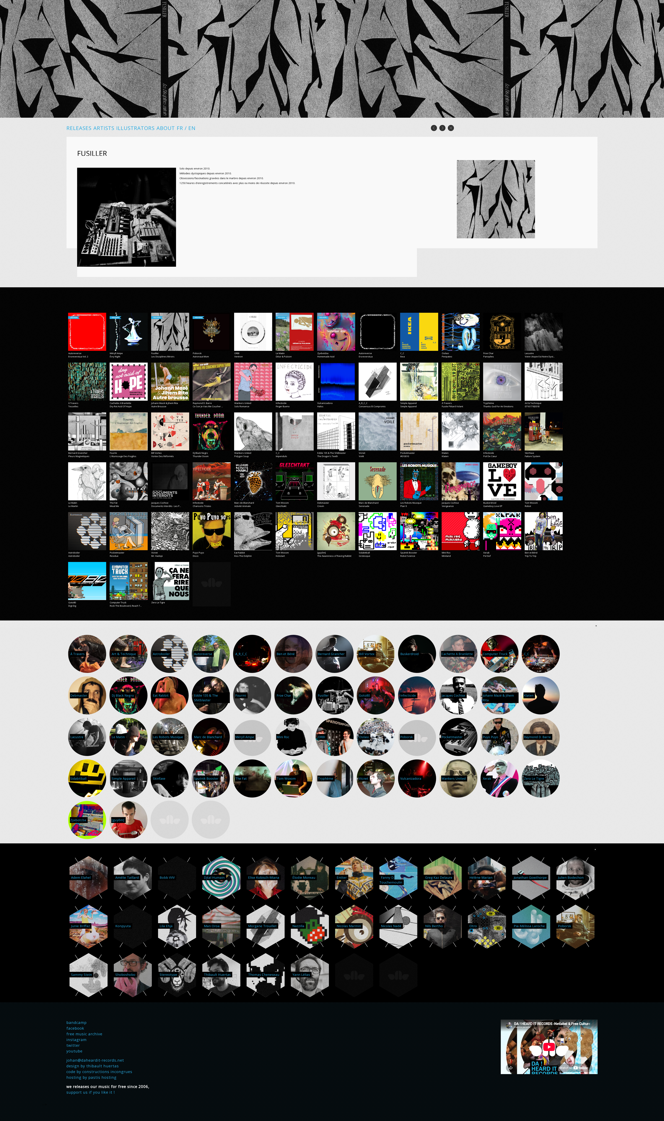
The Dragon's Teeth (327, 456)
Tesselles (73, 406)
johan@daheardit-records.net (95, 1060)
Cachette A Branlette (120, 403)
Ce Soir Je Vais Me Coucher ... (208, 406)
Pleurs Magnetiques (78, 456)
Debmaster (323, 502)
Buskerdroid (489, 502)
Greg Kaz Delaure (438, 877)
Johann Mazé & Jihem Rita (164, 403)
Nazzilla (298, 926)
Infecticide (281, 403)
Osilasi (445, 353)
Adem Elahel (81, 877)
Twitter (73, 1045)
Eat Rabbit (239, 552)
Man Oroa (212, 926)
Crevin (320, 506)
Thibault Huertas (217, 974)
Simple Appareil (408, 403)
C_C (402, 353)
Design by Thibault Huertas (92, 1065)
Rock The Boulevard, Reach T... (126, 605)
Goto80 (72, 602)
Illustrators (135, 128)
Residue (114, 555)
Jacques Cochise (159, 502)
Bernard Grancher (77, 452)
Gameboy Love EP (492, 506)
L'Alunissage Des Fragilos (123, 456)
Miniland (446, 555)
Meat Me (114, 506)
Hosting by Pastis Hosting (91, 1077)
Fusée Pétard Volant (452, 406)
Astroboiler (74, 552)
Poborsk (197, 353)
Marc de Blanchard (244, 502)
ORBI (236, 353)
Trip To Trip (530, 555)
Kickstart (280, 555)
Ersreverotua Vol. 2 (78, 356)
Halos (320, 406)
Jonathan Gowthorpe (530, 877)
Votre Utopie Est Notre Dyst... (540, 356)
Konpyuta (123, 926)
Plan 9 (403, 506)
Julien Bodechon (571, 877)
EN (192, 128)
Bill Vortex (156, 452)
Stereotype (168, 974)
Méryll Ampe (116, 353)
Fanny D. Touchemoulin (390, 880)
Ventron (238, 356)
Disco (196, 555)
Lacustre (529, 353)
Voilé (361, 456)
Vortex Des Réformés (162, 456)
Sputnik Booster (408, 552)
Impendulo (281, 456)
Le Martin (73, 506)
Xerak (486, 552)
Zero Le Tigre (158, 602)
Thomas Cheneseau (263, 974)
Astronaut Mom (201, 356)
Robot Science (407, 555)
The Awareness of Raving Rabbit (334, 555)
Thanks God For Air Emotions (498, 406)
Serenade (364, 506)
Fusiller (155, 353)
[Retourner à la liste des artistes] (451, 129)
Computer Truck (118, 602)
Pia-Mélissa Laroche (529, 926)
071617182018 (532, 406)
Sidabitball (364, 552)
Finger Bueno (283, 406)
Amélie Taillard (127, 877)
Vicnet (362, 452)
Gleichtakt (281, 506)
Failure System (532, 456)
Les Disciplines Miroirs (162, 356)
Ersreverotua (366, 356)
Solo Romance (241, 406)
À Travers (73, 403)
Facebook (75, 1028)
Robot (528, 506)
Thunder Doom (201, 456)
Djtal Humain (214, 877)
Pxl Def (487, 555)
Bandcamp (76, 1022)
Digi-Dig (72, 605)
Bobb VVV (167, 877)
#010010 (404, 456)
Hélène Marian (480, 877)
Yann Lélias (301, 974)
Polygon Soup (241, 456)
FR (181, 128)
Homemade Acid (325, 356)
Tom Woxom (282, 502)
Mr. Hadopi (157, 555)
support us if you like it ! (90, 1092)
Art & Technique (533, 403)
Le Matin (280, 353)
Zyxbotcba (322, 353)
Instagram (76, 1039)
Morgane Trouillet (262, 926)
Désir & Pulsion (284, 356)
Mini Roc (446, 552)
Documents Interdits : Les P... (166, 506)
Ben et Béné (531, 552)
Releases (78, 128)
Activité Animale (242, 506)
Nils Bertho (434, 926)
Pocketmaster (407, 452)
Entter (342, 877)
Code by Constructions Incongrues (99, 1071)
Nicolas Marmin (349, 926)
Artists (103, 128)
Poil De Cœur (490, 456)
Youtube (74, 1051)
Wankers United (242, 403)
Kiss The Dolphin (243, 555)
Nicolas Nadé (391, 926)
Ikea (402, 356)
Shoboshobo (125, 974)
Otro (473, 926)
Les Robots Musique (411, 502)
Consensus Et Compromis (372, 406)
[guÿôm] (321, 552)
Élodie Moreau (303, 877)
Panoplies (488, 356)
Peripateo (447, 356)
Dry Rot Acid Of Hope (121, 406)
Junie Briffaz (80, 926)
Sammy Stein (81, 974)
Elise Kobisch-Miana (263, 877)
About (165, 128)
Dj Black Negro (200, 452)
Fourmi (113, 452)
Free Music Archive (84, 1033)
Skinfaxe (529, 452)
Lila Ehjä (166, 926)
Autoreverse (74, 353)
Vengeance (448, 506)
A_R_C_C (363, 403)
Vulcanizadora (325, 403)
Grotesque (364, 555)
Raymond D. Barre (202, 403)
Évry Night (115, 356)
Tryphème (488, 403)
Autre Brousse (158, 406)
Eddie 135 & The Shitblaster (331, 452)
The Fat (113, 502)
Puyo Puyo (198, 552)
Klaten (445, 452)
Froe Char (488, 353)
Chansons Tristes (202, 506)
